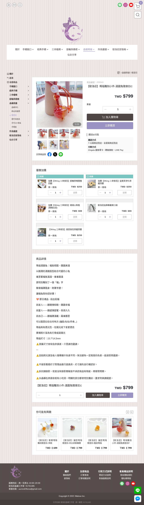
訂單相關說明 (84, 478)
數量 (89, 104)
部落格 (67, 478)
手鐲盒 (14, 127)
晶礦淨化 (15, 107)
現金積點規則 (126, 475)
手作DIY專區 (16, 123)
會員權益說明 (126, 471)
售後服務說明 (105, 478)
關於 (67, 471)
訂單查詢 (84, 475)
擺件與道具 (16, 119)
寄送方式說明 (105, 475)
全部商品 (84, 471)
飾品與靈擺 (16, 111)
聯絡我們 (67, 475)
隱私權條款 (126, 478)
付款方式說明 (105, 471)
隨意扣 (14, 115)
